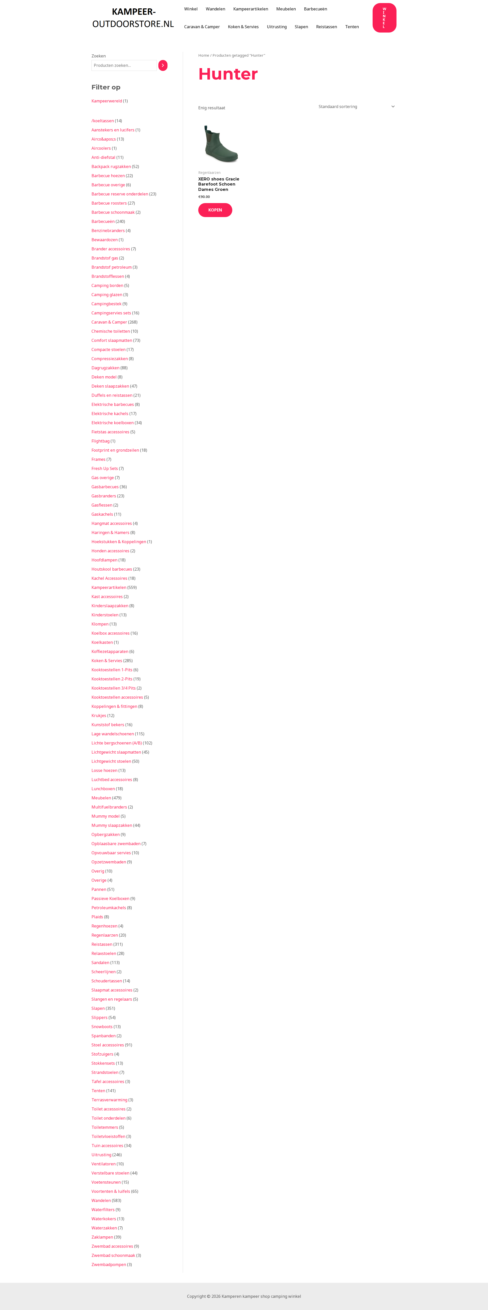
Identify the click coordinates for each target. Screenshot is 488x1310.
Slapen (301, 26)
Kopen (215, 210)
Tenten (352, 26)
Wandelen (215, 9)
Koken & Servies (243, 26)
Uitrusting (277, 26)
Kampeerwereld (107, 101)
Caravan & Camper (202, 26)
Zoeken (99, 56)
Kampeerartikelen (250, 9)
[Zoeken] (162, 65)
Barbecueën (315, 9)
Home (203, 55)
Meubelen (286, 9)
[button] (384, 18)
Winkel (191, 9)
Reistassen (326, 26)
